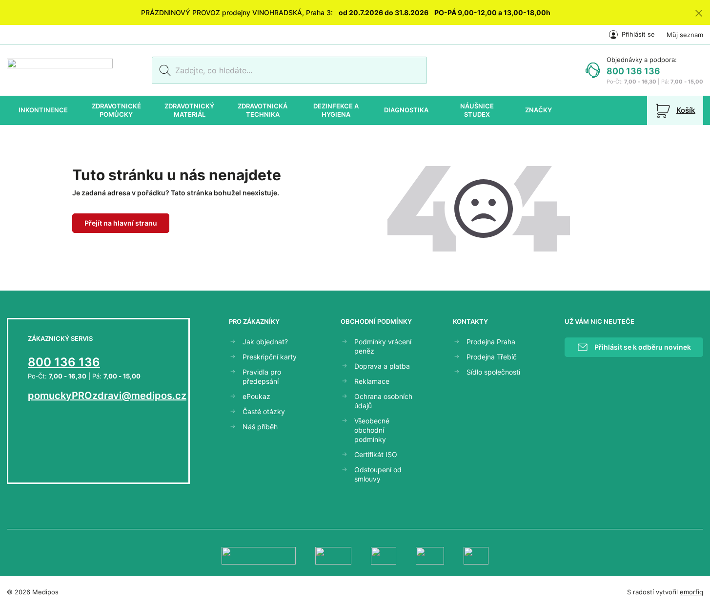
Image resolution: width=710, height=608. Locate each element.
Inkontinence (43, 110)
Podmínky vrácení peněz (382, 346)
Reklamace (371, 381)
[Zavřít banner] (698, 12)
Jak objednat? (265, 341)
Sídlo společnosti (493, 372)
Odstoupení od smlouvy (378, 474)
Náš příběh (260, 426)
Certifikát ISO (375, 454)
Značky (538, 110)
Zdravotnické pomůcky (116, 110)
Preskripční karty (270, 357)
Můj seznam (685, 35)
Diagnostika (406, 110)
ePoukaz (256, 396)
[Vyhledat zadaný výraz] (163, 70)
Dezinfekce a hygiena (336, 110)
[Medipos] (60, 71)
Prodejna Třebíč (492, 357)
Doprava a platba (382, 366)
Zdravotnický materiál (189, 110)
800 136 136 (633, 71)
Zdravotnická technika (262, 110)
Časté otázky (264, 411)
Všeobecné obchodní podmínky (371, 430)
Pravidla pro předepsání (262, 376)
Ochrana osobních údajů (383, 401)
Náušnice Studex (477, 110)
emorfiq (691, 592)
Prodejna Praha (491, 341)
